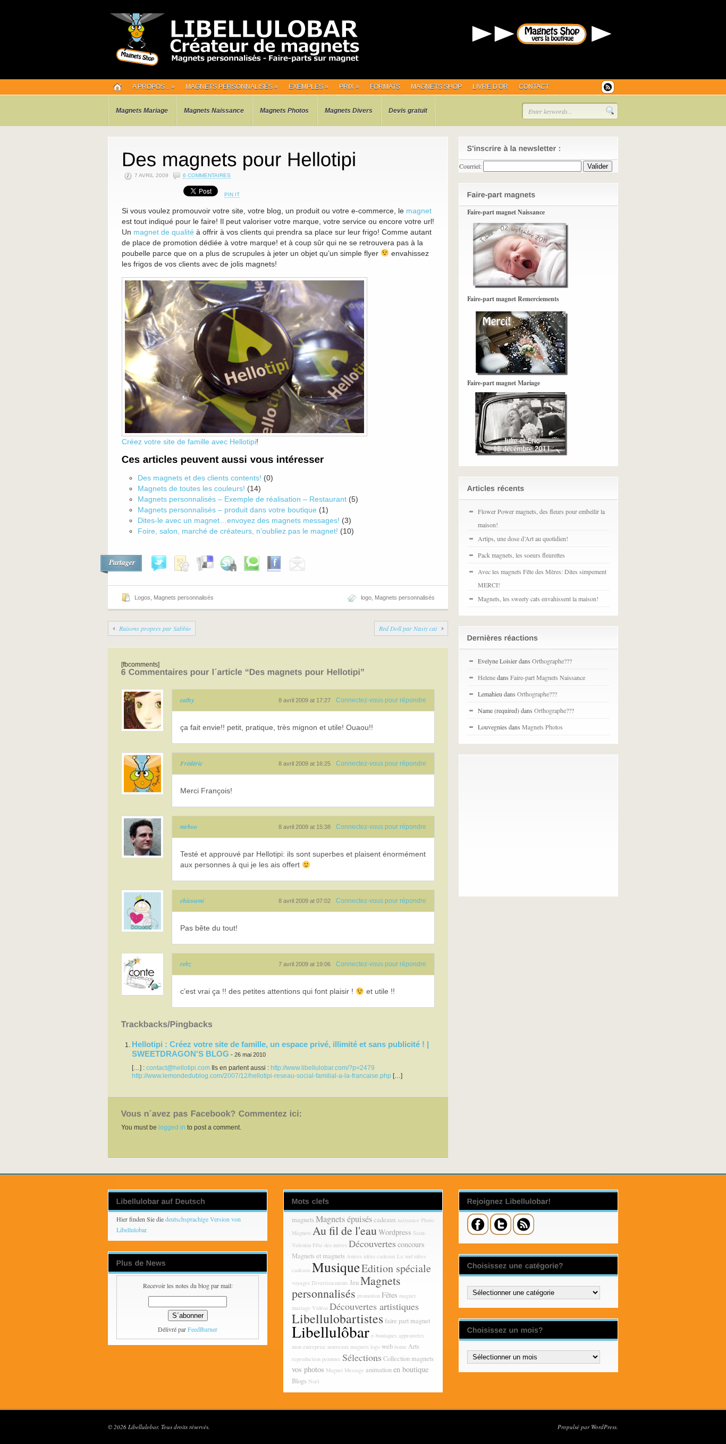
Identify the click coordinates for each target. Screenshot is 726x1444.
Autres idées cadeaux (371, 1256)
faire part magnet (407, 1320)
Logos (142, 597)
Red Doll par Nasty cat (408, 628)
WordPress (604, 1427)
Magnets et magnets (318, 1255)
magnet (419, 210)
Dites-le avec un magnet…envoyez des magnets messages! (239, 520)
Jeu (354, 1282)
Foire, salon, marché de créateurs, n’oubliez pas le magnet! (238, 531)
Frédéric (191, 763)
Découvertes (372, 1243)
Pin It (232, 194)
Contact (534, 86)
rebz (185, 963)
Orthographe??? (552, 661)
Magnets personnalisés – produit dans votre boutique (227, 509)
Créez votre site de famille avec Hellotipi (189, 441)
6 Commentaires (207, 175)
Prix (349, 86)
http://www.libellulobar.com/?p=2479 (323, 1068)
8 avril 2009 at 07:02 (304, 901)
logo (366, 597)
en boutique (410, 1369)
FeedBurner (202, 1329)
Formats (385, 86)
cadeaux (385, 1219)
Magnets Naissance (214, 110)
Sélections (362, 1357)
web (387, 1346)
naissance (408, 1220)
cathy (187, 699)
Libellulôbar (330, 1331)
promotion (368, 1295)
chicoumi (192, 900)
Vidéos (320, 1308)
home (400, 1346)
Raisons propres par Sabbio (155, 628)
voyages (301, 1283)
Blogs (299, 1380)
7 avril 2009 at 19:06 (304, 964)
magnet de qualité (163, 232)
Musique (336, 1267)
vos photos (308, 1369)
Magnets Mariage (142, 110)
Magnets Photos (284, 110)
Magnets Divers (349, 110)
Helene (486, 677)
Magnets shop (436, 86)
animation (379, 1369)
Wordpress (394, 1232)
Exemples (308, 86)
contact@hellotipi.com (178, 1068)
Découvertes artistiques (374, 1306)
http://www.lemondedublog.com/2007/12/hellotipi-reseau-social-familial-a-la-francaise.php (261, 1076)
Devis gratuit (408, 110)
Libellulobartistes (337, 1318)
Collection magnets (408, 1358)
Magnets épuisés (344, 1219)
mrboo (188, 826)
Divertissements (329, 1283)
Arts (413, 1346)
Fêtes (390, 1295)
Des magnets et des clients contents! (199, 478)
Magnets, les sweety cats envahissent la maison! (538, 598)
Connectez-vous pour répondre (381, 700)
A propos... (153, 86)
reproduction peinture (316, 1359)
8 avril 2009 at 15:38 (304, 827)
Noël (313, 1381)
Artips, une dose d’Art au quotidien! (523, 538)
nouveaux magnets (348, 1346)
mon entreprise (309, 1346)
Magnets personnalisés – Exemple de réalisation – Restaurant (242, 499)
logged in (171, 1127)
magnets (303, 1219)
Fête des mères (330, 1245)
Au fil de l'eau (345, 1230)
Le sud (404, 1256)
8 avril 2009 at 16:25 (304, 763)
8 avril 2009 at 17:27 (304, 700)
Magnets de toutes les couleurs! (191, 488)
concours (411, 1244)
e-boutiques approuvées (397, 1335)
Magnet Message (345, 1370)
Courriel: (470, 166)
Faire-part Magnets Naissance (547, 677)
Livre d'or (490, 86)
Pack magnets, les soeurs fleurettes (521, 555)
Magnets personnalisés (231, 86)
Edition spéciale (396, 1268)
